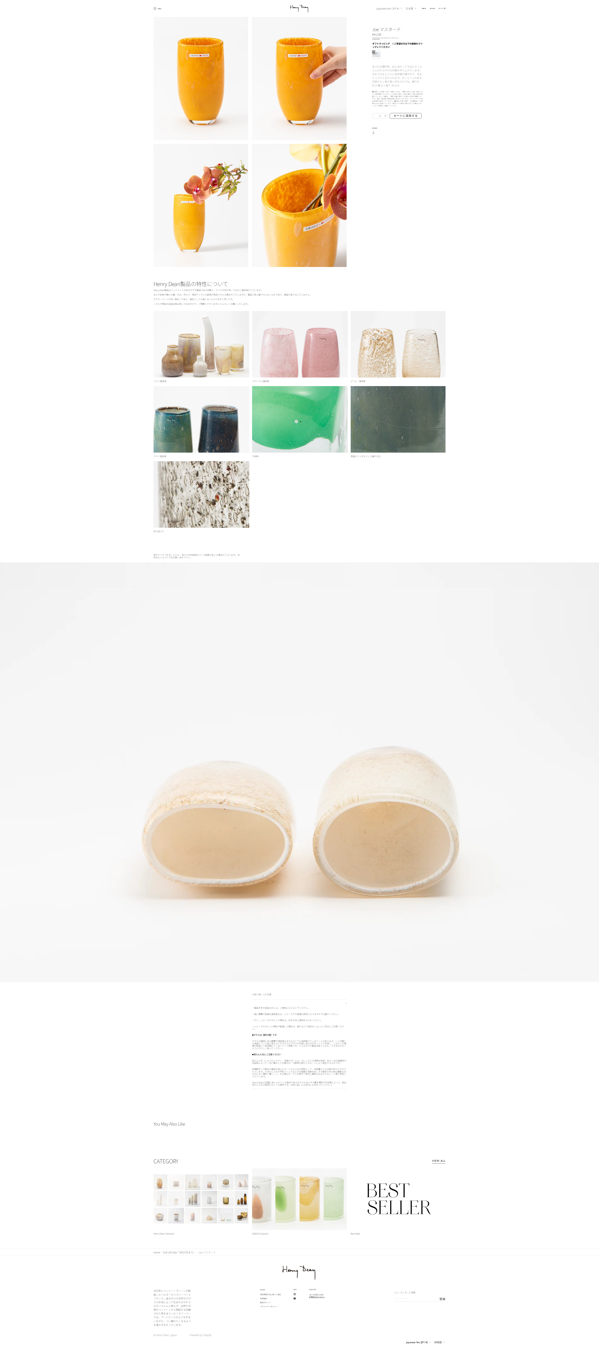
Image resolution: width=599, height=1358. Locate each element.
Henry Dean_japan (166, 1335)
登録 (442, 1299)
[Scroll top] (594, 1353)
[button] (424, 8)
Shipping (376, 37)
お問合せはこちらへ (317, 1297)
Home (156, 1252)
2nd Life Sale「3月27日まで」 (179, 1252)
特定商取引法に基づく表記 (270, 1295)
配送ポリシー (265, 1302)
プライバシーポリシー (269, 1306)
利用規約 (263, 1298)
